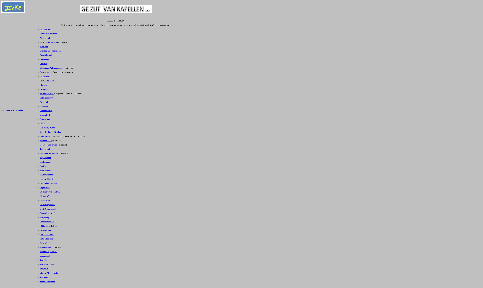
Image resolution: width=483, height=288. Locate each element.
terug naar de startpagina (12, 110)
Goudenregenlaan (47, 128)
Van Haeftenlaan (47, 264)
